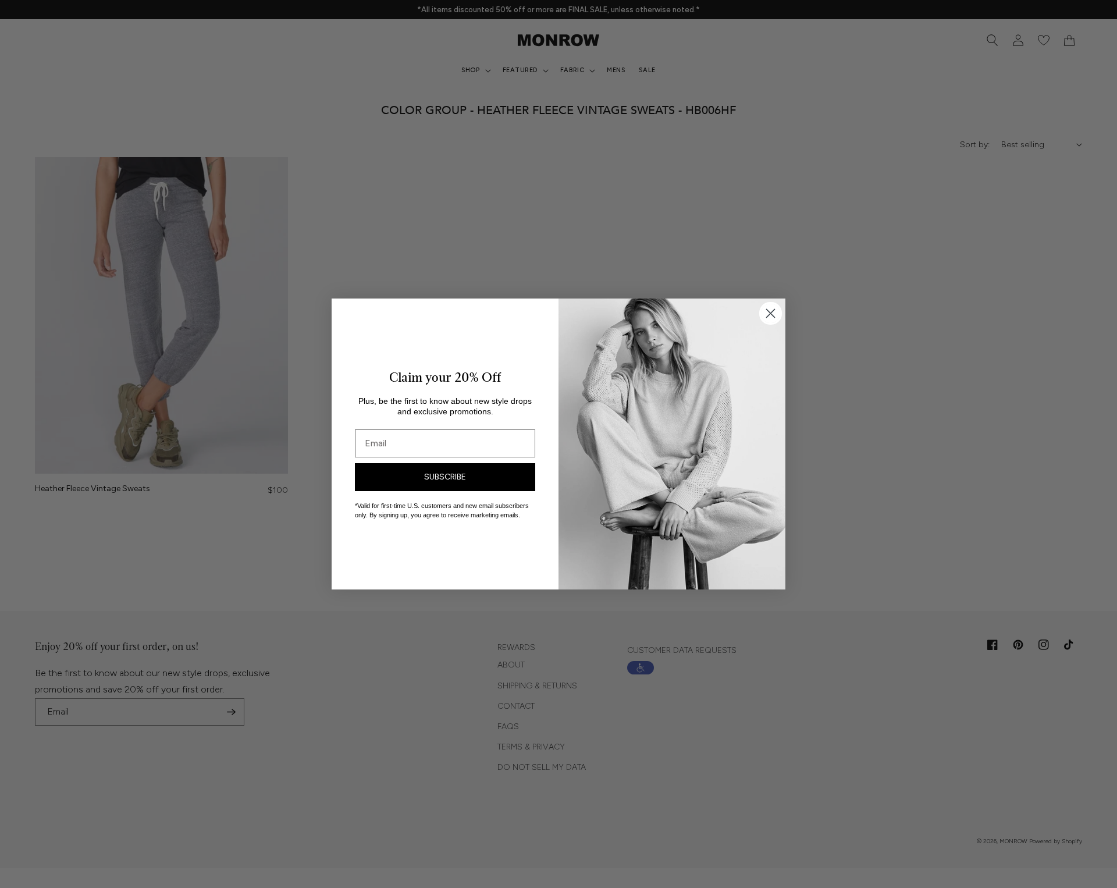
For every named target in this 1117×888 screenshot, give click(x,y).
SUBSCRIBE (445, 477)
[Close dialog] (770, 313)
